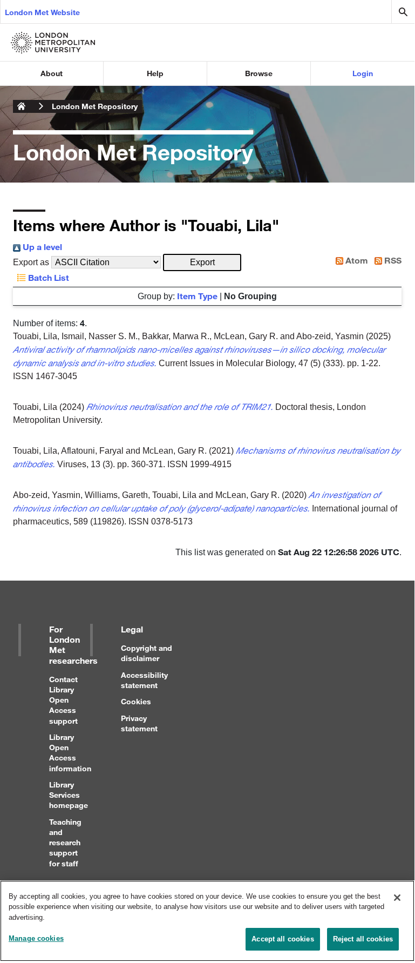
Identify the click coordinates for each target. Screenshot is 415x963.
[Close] (397, 898)
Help (155, 73)
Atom (355, 260)
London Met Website (42, 12)
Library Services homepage (68, 795)
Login (362, 73)
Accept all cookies (282, 939)
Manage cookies (36, 938)
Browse (259, 73)
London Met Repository (95, 106)
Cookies (136, 701)
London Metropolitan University (21, 106)
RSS (392, 260)
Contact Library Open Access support (63, 700)
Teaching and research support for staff (65, 842)
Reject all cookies (363, 939)
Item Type (197, 296)
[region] (207, 920)
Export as (31, 262)
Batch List (47, 277)
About (51, 73)
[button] (202, 262)
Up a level (41, 246)
